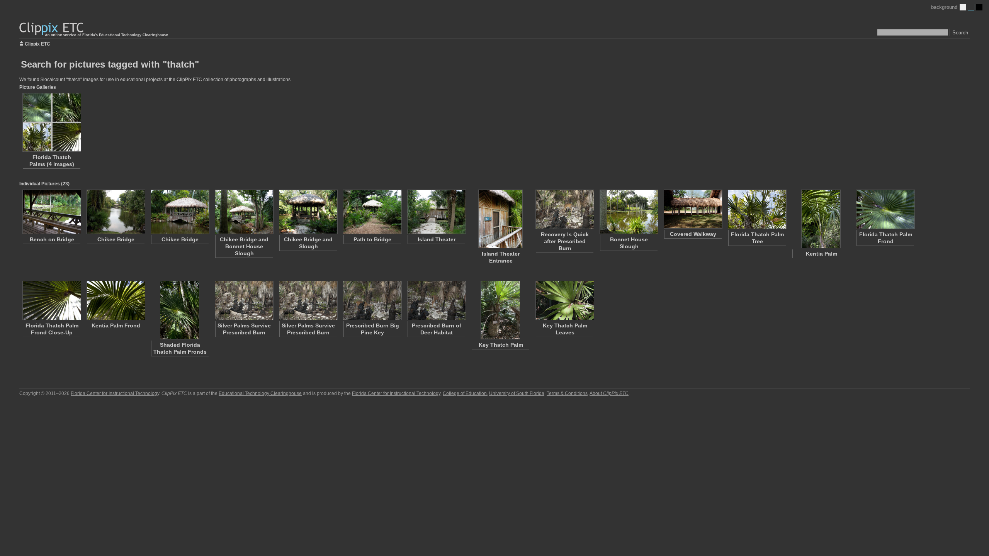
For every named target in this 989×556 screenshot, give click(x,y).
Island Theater (436, 239)
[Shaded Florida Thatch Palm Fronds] (180, 310)
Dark (979, 7)
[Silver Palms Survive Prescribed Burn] (244, 300)
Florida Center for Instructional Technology (115, 393)
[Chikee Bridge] (115, 212)
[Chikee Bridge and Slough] (308, 212)
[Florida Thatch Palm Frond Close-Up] (51, 300)
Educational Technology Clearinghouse (260, 393)
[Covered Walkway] (693, 209)
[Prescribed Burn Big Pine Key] (372, 300)
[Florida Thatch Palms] (51, 122)
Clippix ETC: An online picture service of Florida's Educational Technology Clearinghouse (94, 29)
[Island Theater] (436, 212)
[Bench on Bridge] (51, 212)
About (609, 393)
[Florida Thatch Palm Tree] (757, 209)
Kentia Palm (821, 254)
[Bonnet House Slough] (629, 212)
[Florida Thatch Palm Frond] (885, 209)
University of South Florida (516, 393)
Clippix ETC (37, 43)
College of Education (465, 393)
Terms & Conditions (567, 393)
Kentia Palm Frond (116, 325)
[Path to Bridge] (372, 212)
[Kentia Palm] (821, 219)
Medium (971, 7)
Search (960, 33)
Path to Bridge (372, 239)
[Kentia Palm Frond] (115, 300)
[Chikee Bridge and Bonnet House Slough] (244, 212)
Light (963, 7)
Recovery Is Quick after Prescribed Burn (565, 241)
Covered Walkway (693, 234)
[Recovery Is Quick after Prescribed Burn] (564, 209)
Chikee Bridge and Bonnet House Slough (244, 246)
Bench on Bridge (52, 239)
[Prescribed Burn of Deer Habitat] (436, 300)
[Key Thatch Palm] (500, 310)
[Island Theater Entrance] (500, 219)
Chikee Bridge (115, 239)
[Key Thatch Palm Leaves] (564, 300)
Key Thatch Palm (501, 345)
